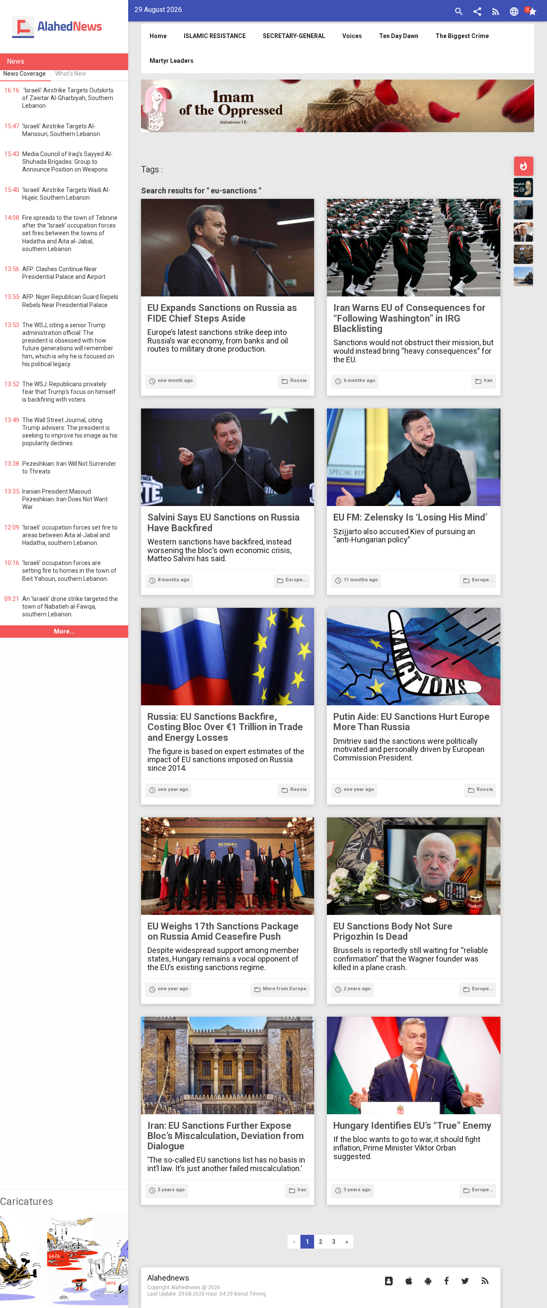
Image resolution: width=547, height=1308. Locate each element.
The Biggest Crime (462, 36)
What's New (70, 73)
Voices (352, 36)
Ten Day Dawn (398, 36)
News (15, 61)
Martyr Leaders (172, 60)
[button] (477, 12)
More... (64, 631)
